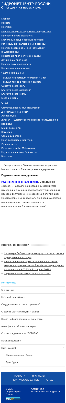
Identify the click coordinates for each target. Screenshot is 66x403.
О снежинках (8, 290)
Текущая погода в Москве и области (21, 81)
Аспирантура (8, 115)
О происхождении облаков (19, 355)
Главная (5, 18)
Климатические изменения (16, 90)
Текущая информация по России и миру (23, 77)
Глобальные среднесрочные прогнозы (22, 39)
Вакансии (6, 132)
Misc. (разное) (8, 348)
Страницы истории (11, 135)
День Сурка (12, 362)
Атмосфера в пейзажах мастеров (18, 326)
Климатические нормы (13, 93)
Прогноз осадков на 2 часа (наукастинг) (23, 47)
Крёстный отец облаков (13, 297)
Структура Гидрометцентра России (20, 107)
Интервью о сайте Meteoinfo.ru (18, 148)
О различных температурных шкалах (20, 311)
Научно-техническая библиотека (19, 152)
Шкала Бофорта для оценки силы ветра (21, 319)
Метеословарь (8, 282)
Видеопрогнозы (10, 51)
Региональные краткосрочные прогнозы (23, 43)
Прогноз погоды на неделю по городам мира (26, 31)
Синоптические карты (13, 85)
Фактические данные (13, 72)
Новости (5, 22)
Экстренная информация (15, 68)
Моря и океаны (9, 97)
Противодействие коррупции (17, 140)
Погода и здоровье (11, 340)
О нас (4, 102)
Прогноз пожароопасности (16, 64)
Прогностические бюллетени (17, 35)
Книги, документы (11, 127)
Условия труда (9, 144)
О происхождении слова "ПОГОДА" (19, 333)
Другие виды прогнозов (14, 59)
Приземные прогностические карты (21, 55)
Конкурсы (6, 156)
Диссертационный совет (14, 111)
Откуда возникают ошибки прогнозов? (20, 304)
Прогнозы (6, 26)
